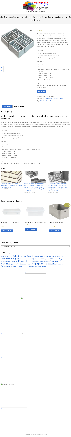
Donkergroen (59, 256)
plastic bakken (58, 99)
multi (16, 264)
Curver (45, 256)
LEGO (32, 261)
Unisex (30, 267)
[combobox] (35, 246)
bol (46, 99)
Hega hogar (46, 259)
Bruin (38, 256)
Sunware (5, 266)
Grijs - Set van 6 (35, 259)
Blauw (33, 256)
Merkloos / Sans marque (57, 101)
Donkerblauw (51, 256)
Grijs (41, 101)
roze (61, 264)
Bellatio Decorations (22, 256)
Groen (42, 259)
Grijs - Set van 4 (28, 259)
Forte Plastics (6, 259)
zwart (46, 267)
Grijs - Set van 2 (20, 259)
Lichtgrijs (41, 261)
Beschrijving (7, 106)
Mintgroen (11, 264)
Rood (55, 264)
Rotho (58, 264)
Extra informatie (19, 106)
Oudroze (29, 264)
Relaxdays (49, 264)
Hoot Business (34, 434)
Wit (34, 266)
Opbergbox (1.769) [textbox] (35, 246)
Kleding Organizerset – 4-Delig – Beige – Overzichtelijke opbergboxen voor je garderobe (11, 185)
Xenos (38, 266)
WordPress (44, 434)
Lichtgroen (46, 261)
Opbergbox (50, 99)
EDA (65, 256)
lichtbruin (36, 261)
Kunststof (46, 101)
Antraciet (3, 256)
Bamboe (10, 256)
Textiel (16, 266)
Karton (13, 261)
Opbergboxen (22, 264)
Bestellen (41, 91)
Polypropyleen (38, 264)
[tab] (7, 106)
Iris (9, 261)
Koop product (6, 231)
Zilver (42, 266)
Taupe (12, 267)
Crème (41, 256)
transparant (23, 267)
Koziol (16, 261)
